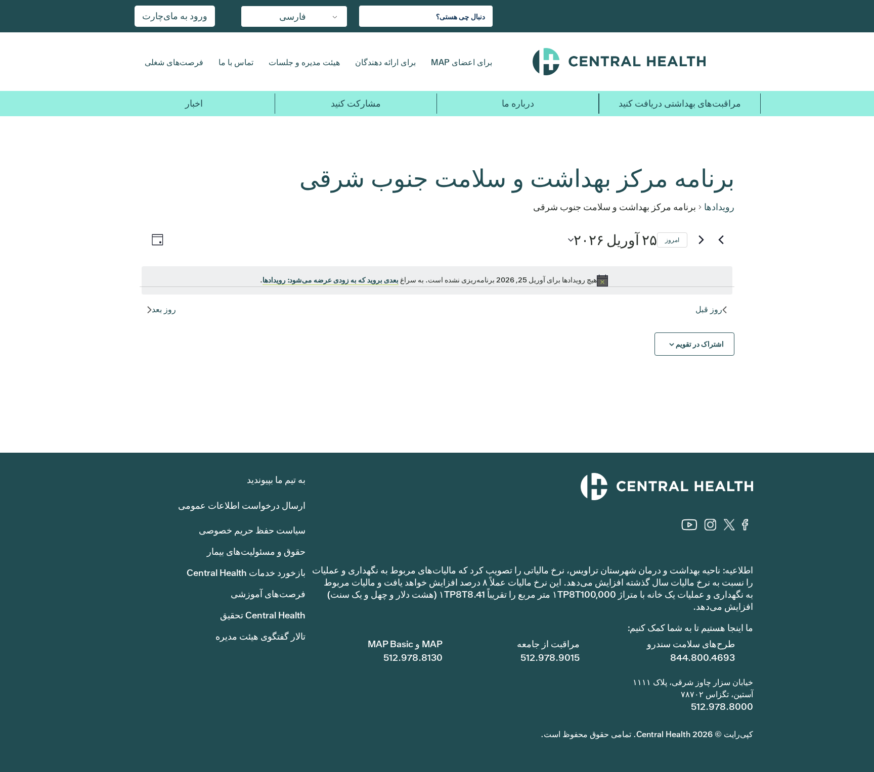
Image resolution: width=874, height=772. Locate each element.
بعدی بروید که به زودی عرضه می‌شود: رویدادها (331, 279)
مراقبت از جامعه (548, 644)
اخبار (194, 103)
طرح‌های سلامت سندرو (691, 644)
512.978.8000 (722, 706)
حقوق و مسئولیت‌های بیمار (256, 551)
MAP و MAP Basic (405, 644)
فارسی (292, 16)
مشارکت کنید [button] (356, 103)
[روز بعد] (701, 240)
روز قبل (708, 309)
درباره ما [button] (518, 103)
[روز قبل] (721, 240)
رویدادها (719, 207)
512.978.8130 (413, 657)
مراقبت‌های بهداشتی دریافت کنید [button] (680, 103)
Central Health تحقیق (262, 615)
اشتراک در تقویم (700, 344)
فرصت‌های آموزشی (268, 594)
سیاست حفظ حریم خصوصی (252, 530)
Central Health (639, 61)
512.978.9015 (550, 657)
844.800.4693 (702, 657)
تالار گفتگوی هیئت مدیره (260, 636)
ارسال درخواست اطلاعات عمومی (241, 505)
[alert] (437, 280)
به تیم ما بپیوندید (276, 480)
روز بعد (164, 309)
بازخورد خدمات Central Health (246, 572)
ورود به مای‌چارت (174, 16)
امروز (672, 240)
